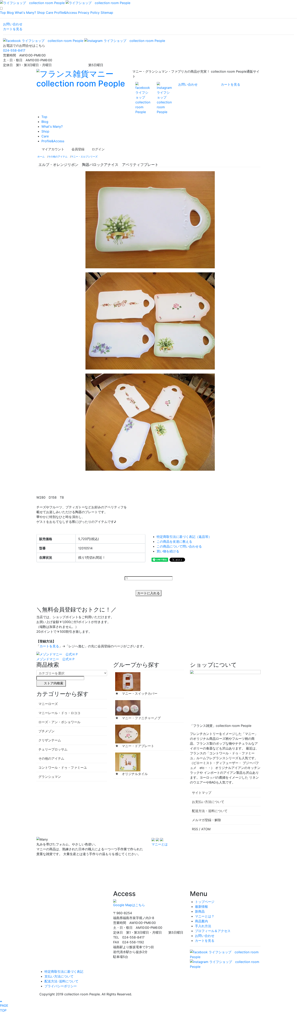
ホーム (41, 156)
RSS (195, 829)
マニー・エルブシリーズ (84, 156)
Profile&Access (65, 13)
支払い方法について (59, 976)
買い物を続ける (168, 551)
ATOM (206, 829)
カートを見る (12, 29)
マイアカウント (53, 149)
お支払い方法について (208, 802)
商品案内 (201, 921)
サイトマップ (201, 793)
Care (49, 13)
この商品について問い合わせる (179, 546)
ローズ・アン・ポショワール (59, 722)
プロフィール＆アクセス (213, 931)
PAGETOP (4, 1007)
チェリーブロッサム (52, 749)
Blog (10, 13)
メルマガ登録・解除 (206, 820)
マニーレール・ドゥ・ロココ (59, 713)
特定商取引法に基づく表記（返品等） (184, 537)
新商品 (200, 911)
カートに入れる (148, 593)
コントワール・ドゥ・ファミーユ (62, 767)
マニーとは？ (204, 916)
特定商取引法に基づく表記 (63, 971)
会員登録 (78, 149)
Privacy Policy (89, 13)
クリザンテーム (49, 740)
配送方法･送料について (61, 981)
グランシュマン (49, 777)
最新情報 (201, 907)
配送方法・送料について (209, 811)
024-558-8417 (14, 50)
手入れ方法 (203, 926)
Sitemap (107, 13)
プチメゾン (46, 731)
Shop (41, 13)
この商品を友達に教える (174, 541)
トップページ (204, 902)
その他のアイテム (57, 156)
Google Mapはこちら (129, 905)
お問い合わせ (12, 24)
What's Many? (25, 13)
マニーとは (160, 844)
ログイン (98, 149)
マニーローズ (48, 704)
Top (3, 13)
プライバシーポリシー (60, 986)
